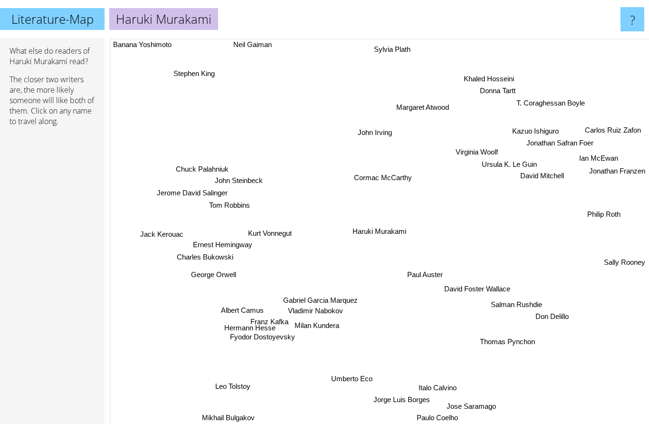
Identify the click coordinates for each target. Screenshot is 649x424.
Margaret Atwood (421, 107)
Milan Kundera (319, 327)
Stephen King (192, 74)
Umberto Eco (353, 379)
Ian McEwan (597, 157)
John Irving (374, 132)
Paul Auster (425, 274)
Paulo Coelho (438, 418)
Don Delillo (553, 315)
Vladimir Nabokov (314, 311)
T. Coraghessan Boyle (549, 102)
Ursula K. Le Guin (508, 164)
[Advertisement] (52, 279)
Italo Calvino (439, 388)
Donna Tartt (495, 90)
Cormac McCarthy (383, 177)
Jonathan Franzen (617, 169)
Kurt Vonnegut (271, 234)
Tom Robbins (229, 206)
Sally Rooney (624, 262)
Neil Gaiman (250, 44)
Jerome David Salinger (192, 193)
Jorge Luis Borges (403, 400)
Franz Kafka (272, 323)
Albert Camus (243, 311)
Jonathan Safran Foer (558, 140)
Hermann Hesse (251, 330)
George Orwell (214, 276)
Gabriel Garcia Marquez (321, 300)
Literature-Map (52, 19)
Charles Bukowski (205, 258)
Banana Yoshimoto (142, 44)
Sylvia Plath (390, 49)
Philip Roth (603, 212)
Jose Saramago (471, 406)
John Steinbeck (238, 181)
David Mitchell (542, 176)
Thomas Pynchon (509, 341)
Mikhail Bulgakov (229, 418)
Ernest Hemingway (222, 245)
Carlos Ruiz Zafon (613, 127)
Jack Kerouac (161, 235)
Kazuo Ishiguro (533, 128)
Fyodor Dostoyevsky (263, 338)
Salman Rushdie (517, 303)
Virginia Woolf (476, 152)
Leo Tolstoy (232, 386)
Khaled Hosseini (486, 77)
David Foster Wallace (479, 288)
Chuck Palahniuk (201, 169)
